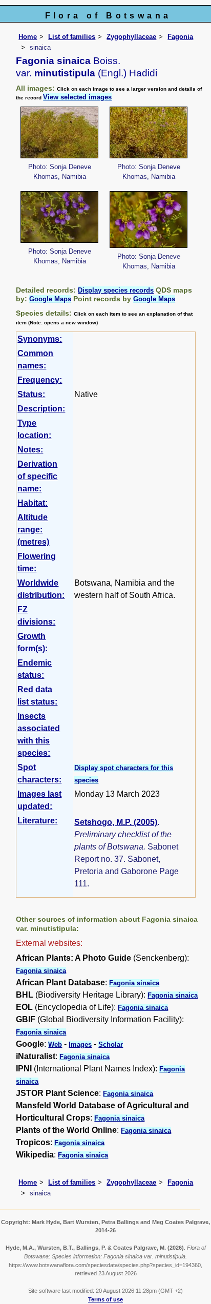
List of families (71, 36)
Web (55, 1044)
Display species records (116, 290)
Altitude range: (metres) (33, 529)
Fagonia (180, 36)
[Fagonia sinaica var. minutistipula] (59, 132)
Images (80, 1044)
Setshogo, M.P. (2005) (115, 822)
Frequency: (39, 380)
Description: (41, 408)
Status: (31, 394)
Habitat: (32, 503)
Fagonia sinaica (41, 971)
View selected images (77, 97)
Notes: (30, 449)
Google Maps (50, 299)
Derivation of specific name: (37, 476)
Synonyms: (39, 339)
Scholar (110, 1044)
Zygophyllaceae (131, 36)
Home (27, 36)
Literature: (37, 820)
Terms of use (105, 1299)
